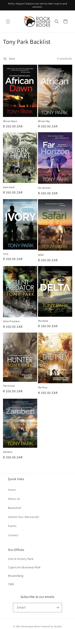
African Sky (44, 121)
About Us (14, 499)
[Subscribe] (57, 607)
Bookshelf (14, 508)
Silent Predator (11, 321)
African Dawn (10, 121)
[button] (8, 21)
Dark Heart (9, 187)
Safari (41, 254)
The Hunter (9, 385)
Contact (13, 535)
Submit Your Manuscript (23, 517)
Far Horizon (44, 187)
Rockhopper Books (31, 626)
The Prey (43, 387)
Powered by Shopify (51, 626)
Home (12, 490)
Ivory (6, 253)
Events (12, 526)
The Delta (43, 320)
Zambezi (7, 451)
